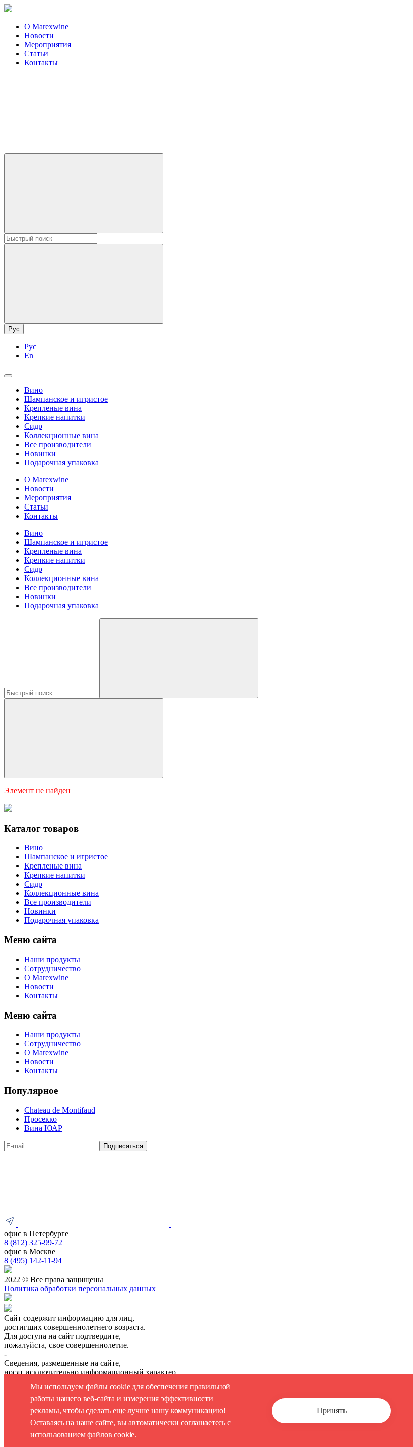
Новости (39, 35)
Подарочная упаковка (61, 462)
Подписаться (123, 1146)
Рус (14, 329)
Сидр (33, 426)
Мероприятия (47, 44)
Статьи (36, 53)
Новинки (40, 453)
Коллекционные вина (61, 435)
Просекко (40, 1119)
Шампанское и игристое (66, 399)
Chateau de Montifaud (59, 1110)
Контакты (41, 62)
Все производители (57, 444)
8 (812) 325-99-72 (33, 1242)
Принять (332, 1410)
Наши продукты (52, 959)
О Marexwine (46, 26)
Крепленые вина (53, 408)
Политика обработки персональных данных (80, 1288)
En (28, 355)
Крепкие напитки (54, 417)
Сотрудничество (52, 968)
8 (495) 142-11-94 (33, 1260)
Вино (33, 390)
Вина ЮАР (43, 1128)
